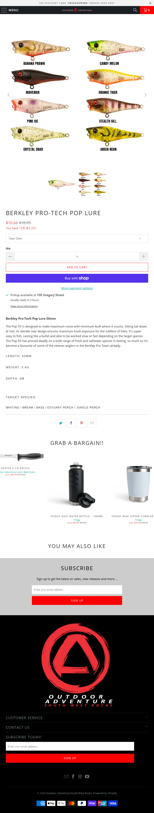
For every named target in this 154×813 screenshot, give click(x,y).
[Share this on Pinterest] (81, 423)
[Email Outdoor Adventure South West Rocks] (66, 776)
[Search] (135, 10)
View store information (24, 306)
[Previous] (9, 95)
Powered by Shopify (105, 793)
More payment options (77, 288)
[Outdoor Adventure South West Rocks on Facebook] (73, 776)
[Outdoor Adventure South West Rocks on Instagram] (80, 776)
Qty (8, 248)
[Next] (145, 95)
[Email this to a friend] (92, 423)
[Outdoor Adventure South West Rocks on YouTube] (87, 776)
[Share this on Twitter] (60, 423)
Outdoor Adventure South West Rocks (69, 793)
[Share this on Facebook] (71, 423)
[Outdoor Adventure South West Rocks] (77, 10)
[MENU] (2, 10)
